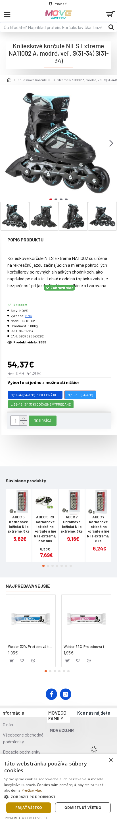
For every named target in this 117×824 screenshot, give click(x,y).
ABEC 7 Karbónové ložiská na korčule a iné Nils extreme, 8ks (98, 529)
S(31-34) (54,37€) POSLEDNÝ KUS (35, 395)
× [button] (110, 760)
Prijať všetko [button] (28, 807)
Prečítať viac (32, 790)
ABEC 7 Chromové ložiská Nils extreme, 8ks (71, 524)
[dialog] (58, 789)
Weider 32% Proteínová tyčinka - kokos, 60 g (30, 646)
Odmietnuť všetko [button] (82, 807)
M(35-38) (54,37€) (80, 395)
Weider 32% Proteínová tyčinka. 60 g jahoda (86, 646)
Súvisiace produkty (26, 480)
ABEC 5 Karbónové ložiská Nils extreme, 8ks (18, 524)
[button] (5, 143)
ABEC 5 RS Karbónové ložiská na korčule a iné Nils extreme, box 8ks (45, 529)
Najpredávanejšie (28, 586)
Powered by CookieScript (26, 818)
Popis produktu (25, 239)
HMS (28, 316)
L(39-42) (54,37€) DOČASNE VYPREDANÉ (41, 404)
